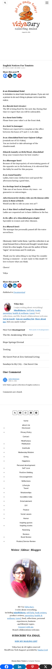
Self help (30, 310)
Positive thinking (26, 472)
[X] (10, 76)
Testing (7, 349)
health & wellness (20, 313)
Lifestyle (26, 485)
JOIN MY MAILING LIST (26, 641)
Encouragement (26, 476)
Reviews (26, 534)
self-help (30, 612)
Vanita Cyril (42, 650)
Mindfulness (20, 310)
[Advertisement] (26, 46)
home (26, 420)
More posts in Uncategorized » (39, 330)
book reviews (40, 612)
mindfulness (20, 612)
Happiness (26, 461)
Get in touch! (9, 319)
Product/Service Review (26, 541)
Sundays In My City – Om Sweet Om (20, 364)
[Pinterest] (19, 76)
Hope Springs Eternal (13, 342)
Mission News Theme (19, 661)
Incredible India (26, 497)
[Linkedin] (15, 76)
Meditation (26, 443)
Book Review (26, 537)
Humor (26, 518)
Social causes (26, 514)
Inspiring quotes (26, 522)
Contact (26, 436)
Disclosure (26, 428)
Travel (26, 488)
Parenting (26, 530)
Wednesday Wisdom (26, 452)
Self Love (26, 468)
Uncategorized (19, 292)
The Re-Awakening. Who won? (18, 334)
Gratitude (26, 448)
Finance (26, 509)
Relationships (26, 492)
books (37, 310)
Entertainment (26, 501)
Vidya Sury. (29, 606)
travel (32, 313)
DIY (26, 505)
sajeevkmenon (13, 379)
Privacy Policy (26, 432)
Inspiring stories (26, 525)
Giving (26, 456)
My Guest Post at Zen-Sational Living (21, 356)
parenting (7, 313)
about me (26, 425)
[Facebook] (5, 76)
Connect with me (25, 627)
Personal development (26, 465)
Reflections (26, 481)
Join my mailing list (25, 319)
